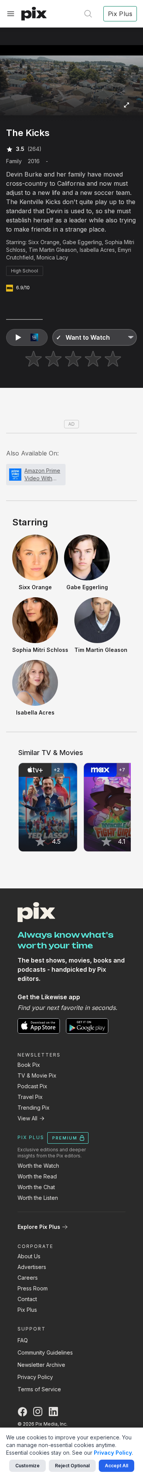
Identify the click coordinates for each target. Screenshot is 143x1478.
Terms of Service (39, 1389)
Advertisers (32, 1267)
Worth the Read (37, 1176)
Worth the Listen (38, 1197)
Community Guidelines (45, 1352)
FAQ (23, 1340)
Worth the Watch (38, 1165)
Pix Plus (27, 1309)
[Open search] (88, 14)
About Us (29, 1256)
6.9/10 (23, 287)
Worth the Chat (36, 1187)
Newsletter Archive (41, 1364)
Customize (27, 1465)
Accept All (116, 1465)
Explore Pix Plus (39, 1227)
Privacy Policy (35, 1377)
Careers (28, 1277)
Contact (27, 1299)
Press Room (33, 1288)
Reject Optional (72, 1465)
